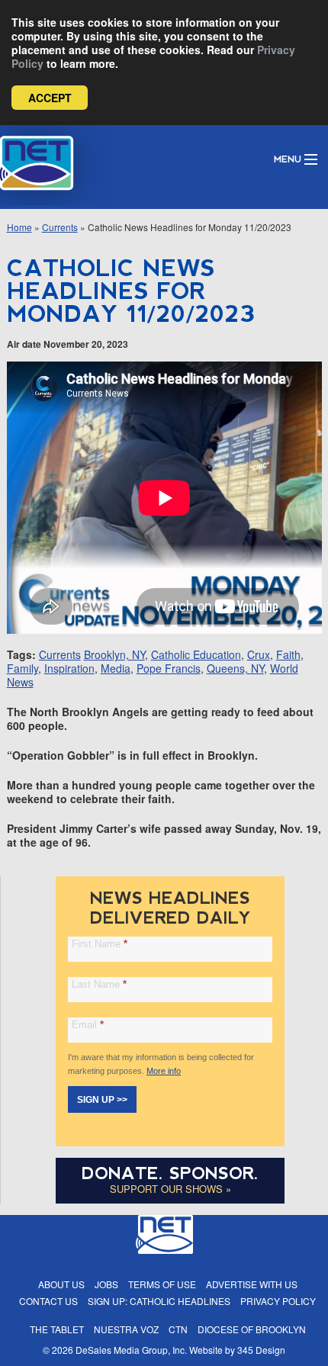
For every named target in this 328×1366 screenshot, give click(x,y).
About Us (61, 1284)
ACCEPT (50, 97)
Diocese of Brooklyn (252, 1329)
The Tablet (57, 1329)
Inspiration (69, 668)
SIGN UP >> (102, 1099)
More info (163, 1070)
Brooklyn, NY (114, 654)
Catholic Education (196, 654)
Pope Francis (169, 668)
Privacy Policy (278, 1300)
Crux (258, 654)
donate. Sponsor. (170, 1173)
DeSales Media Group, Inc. (131, 1349)
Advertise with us (251, 1284)
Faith (288, 654)
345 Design (261, 1349)
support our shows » (170, 1188)
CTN (178, 1329)
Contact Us (48, 1300)
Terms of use (162, 1284)
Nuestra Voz (126, 1329)
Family (22, 668)
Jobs (106, 1284)
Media (115, 668)
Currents (60, 226)
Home (19, 226)
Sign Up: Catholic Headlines (159, 1300)
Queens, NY (235, 668)
